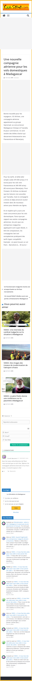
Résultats (16, 512)
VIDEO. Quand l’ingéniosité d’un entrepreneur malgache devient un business (17, 539)
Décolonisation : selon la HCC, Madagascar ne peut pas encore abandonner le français (17, 524)
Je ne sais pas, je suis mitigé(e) (14, 504)
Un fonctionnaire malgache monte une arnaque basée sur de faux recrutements (17, 289)
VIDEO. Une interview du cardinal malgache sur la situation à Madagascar (14, 332)
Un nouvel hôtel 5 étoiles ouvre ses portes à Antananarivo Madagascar (16, 297)
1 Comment (16, 77)
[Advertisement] (16, 33)
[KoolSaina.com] (4, 15)
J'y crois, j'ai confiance (11, 498)
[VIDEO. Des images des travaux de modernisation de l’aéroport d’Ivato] (16, 352)
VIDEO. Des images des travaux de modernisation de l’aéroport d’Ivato (16, 365)
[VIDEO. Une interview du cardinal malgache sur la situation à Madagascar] (16, 319)
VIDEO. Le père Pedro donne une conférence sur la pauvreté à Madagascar (15, 398)
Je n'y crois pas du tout (12, 501)
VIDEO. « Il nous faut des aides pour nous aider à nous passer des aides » (18, 553)
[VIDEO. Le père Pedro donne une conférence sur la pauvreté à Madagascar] (16, 385)
